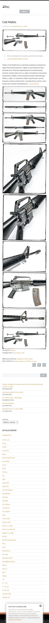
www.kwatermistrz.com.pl (17, 59)
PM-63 (4, 536)
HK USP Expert (7, 490)
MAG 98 (5, 501)
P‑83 (3, 547)
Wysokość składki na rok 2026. (12, 392)
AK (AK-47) (5, 440)
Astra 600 (5, 451)
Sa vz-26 (5, 554)
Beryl (4, 454)
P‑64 (3, 544)
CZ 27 (4, 465)
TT (3, 579)
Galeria (12, 350)
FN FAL (4, 472)
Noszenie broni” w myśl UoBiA (12, 409)
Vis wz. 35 (5, 590)
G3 (3, 475)
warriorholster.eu (8, 403)
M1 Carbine (6, 504)
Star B (4, 565)
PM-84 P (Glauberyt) (9, 540)
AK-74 (4, 443)
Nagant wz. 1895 (7, 533)
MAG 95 (5, 497)
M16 (22, 353)
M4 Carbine (6, 511)
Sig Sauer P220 (7, 558)
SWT (4, 572)
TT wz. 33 (5, 587)
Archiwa (5, 419)
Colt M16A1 (17, 353)
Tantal (4, 576)
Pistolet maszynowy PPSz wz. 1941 (24, 361)
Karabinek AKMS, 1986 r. (25, 359)
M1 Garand (6, 508)
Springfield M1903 (8, 561)
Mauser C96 (6, 522)
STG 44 (4, 569)
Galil (3, 479)
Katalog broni (7, 435)
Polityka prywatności (15, 620)
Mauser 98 (6, 518)
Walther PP (6, 597)
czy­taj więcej (34, 84)
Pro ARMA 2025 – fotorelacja (12, 398)
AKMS (4, 447)
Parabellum (6, 551)
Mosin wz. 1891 (7, 526)
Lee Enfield (6, 493)
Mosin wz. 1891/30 (8, 529)
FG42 (4, 468)
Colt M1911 (6, 461)
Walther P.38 (6, 594)
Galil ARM (5, 483)
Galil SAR (5, 486)
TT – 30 (4, 583)
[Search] (43, 375)
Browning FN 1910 (8, 458)
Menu (24, 11)
